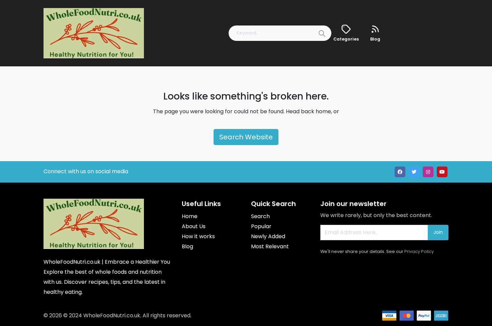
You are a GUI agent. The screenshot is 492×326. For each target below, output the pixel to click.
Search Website (246, 137)
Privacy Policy (419, 251)
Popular (261, 226)
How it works (198, 236)
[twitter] (414, 172)
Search (260, 216)
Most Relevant (270, 246)
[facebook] (400, 172)
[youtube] (442, 172)
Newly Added (268, 236)
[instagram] (428, 172)
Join (438, 232)
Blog (187, 246)
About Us (194, 226)
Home (189, 216)
